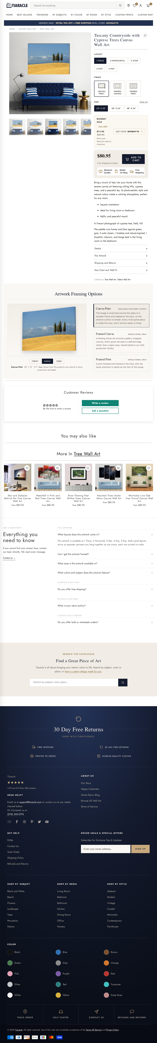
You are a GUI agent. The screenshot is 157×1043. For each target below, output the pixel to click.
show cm (144, 102)
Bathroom (62, 903)
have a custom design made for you (83, 671)
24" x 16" (101, 108)
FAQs (10, 840)
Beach (10, 897)
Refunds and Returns (17, 864)
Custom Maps (146, 14)
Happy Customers (90, 789)
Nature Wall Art (27, 29)
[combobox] (73, 5)
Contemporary (114, 920)
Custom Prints (124, 14)
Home (9, 14)
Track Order (13, 852)
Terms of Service (89, 806)
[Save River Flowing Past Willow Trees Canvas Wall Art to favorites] (88, 468)
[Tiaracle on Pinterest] (32, 822)
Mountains (12, 920)
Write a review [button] (100, 403)
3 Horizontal (117, 61)
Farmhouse (112, 926)
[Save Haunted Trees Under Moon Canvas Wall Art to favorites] (118, 468)
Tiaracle (18, 1029)
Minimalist (112, 914)
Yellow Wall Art (123, 279)
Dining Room (64, 914)
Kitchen (61, 909)
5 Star (134, 61)
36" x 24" (116, 108)
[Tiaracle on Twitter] (39, 822)
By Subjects (60, 14)
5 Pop (112, 69)
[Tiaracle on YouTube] (47, 822)
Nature (10, 926)
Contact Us (13, 846)
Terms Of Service (93, 1029)
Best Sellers (24, 14)
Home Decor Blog (90, 795)
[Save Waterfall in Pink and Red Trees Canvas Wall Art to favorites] (57, 468)
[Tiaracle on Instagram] (24, 822)
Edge (59, 361)
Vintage (111, 903)
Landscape (12, 909)
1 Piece (100, 61)
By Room (92, 14)
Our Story (86, 783)
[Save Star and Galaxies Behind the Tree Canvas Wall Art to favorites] (27, 468)
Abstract (111, 891)
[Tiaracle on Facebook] (17, 822)
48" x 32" (131, 108)
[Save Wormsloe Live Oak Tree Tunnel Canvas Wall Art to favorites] (148, 468)
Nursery (61, 926)
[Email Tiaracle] (9, 822)
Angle (47, 361)
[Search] (120, 5)
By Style (106, 14)
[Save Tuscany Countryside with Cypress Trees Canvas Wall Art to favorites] (145, 35)
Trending (42, 14)
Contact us (9, 557)
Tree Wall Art (47, 29)
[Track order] (128, 5)
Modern (111, 897)
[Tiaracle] (17, 5)
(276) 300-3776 (15, 814)
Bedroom (62, 897)
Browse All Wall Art (91, 800)
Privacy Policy (112, 1029)
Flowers (11, 903)
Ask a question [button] (100, 410)
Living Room (63, 891)
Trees (9, 914)
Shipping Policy (15, 858)
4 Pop (99, 69)
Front (35, 361)
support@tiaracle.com (30, 802)
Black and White (15, 891)
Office (60, 920)
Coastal (111, 909)
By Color (76, 14)
